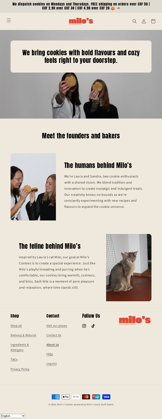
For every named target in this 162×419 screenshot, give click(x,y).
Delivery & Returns (23, 335)
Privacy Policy (20, 369)
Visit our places (56, 326)
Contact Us (53, 335)
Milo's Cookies (65, 404)
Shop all (16, 326)
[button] (9, 20)
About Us (52, 345)
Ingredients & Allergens (20, 347)
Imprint (51, 364)
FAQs (49, 354)
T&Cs (14, 359)
